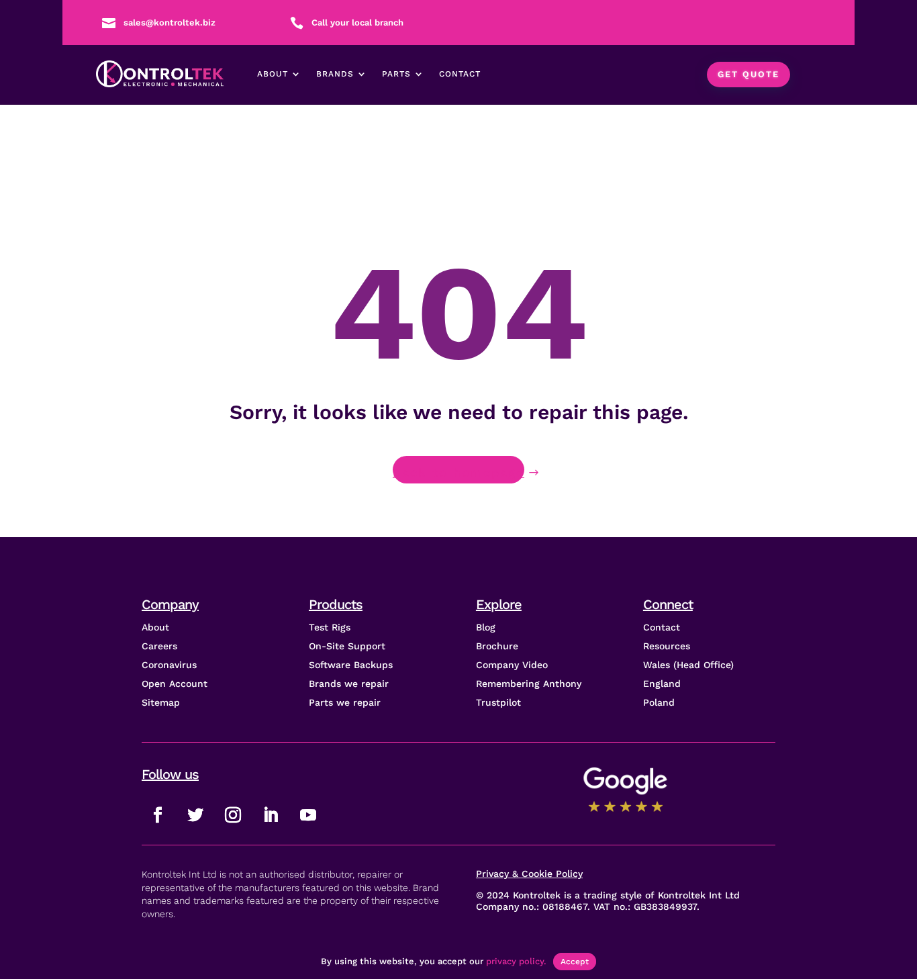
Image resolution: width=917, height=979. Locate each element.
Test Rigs (329, 627)
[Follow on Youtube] (308, 815)
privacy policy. (516, 961)
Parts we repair (345, 702)
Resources (666, 646)
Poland (659, 702)
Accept (575, 961)
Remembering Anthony (528, 683)
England (662, 683)
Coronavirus (169, 664)
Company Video (512, 664)
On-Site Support (347, 646)
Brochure (497, 646)
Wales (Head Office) (688, 664)
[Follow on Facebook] (158, 815)
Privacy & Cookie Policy (529, 873)
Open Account (174, 683)
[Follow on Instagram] (233, 815)
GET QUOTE (748, 74)
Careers (159, 646)
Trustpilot (498, 702)
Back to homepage (458, 472)
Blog (485, 627)
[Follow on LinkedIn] (270, 815)
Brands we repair (349, 683)
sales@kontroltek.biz (169, 22)
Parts (396, 74)
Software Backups (351, 664)
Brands (335, 74)
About (272, 74)
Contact (460, 74)
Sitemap (161, 702)
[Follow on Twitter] (195, 815)
